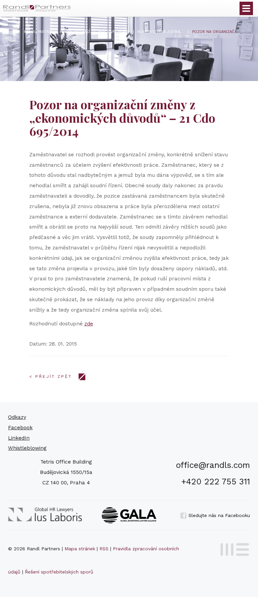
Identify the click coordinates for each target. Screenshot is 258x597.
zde (88, 324)
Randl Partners (40, 32)
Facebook (20, 428)
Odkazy (17, 417)
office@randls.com (213, 465)
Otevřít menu (246, 8)
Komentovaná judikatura (160, 32)
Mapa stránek (79, 548)
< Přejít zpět (50, 376)
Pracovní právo (114, 32)
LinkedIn (19, 438)
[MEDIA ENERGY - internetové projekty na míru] (232, 548)
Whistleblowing (27, 448)
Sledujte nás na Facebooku (218, 515)
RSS (104, 548)
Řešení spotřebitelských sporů (59, 571)
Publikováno (77, 32)
